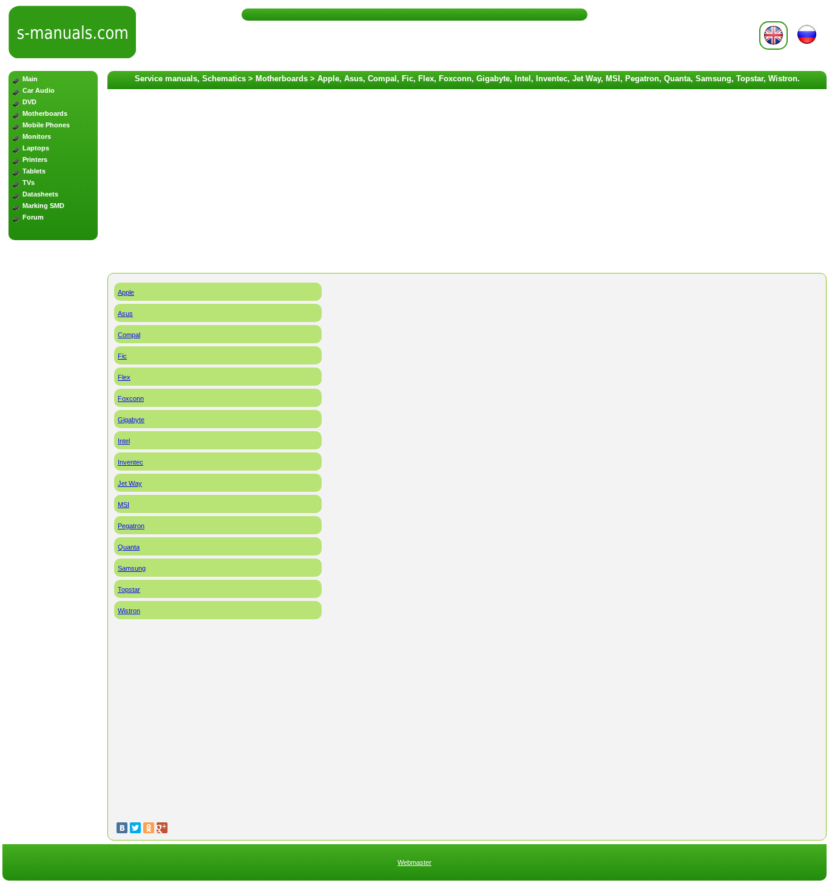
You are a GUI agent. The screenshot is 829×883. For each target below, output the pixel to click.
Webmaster (414, 862)
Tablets (34, 171)
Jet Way (130, 483)
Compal (129, 334)
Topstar (129, 589)
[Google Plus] (162, 827)
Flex (124, 377)
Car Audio (38, 90)
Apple (126, 292)
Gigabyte (131, 419)
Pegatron (131, 525)
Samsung (132, 568)
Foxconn (131, 398)
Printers (34, 159)
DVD (29, 102)
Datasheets (40, 194)
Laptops (35, 148)
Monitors (36, 136)
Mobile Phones (46, 125)
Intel (124, 441)
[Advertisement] (53, 439)
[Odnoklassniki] (148, 827)
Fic (122, 356)
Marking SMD (43, 205)
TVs (28, 182)
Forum (33, 217)
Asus (125, 313)
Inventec (130, 462)
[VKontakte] (122, 827)
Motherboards (44, 113)
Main (30, 78)
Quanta (129, 547)
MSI (123, 504)
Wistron (129, 610)
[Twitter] (135, 827)
